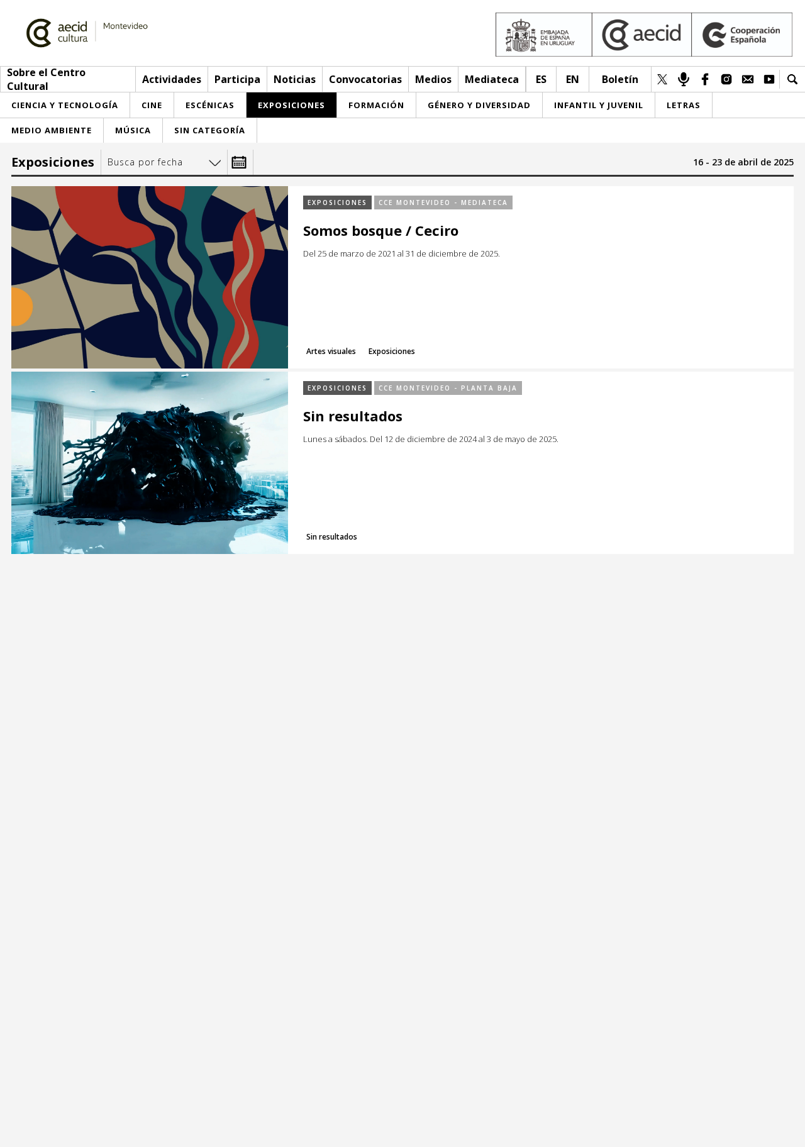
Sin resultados (352, 416)
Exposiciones (337, 202)
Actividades (171, 79)
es (541, 79)
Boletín (620, 79)
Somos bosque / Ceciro (380, 230)
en (572, 79)
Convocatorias (365, 79)
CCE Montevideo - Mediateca (443, 202)
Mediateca (492, 79)
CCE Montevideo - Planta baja (448, 388)
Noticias (295, 79)
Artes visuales (331, 351)
